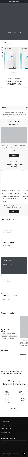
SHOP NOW (14, 73)
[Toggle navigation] (2, 5)
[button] (14, 422)
